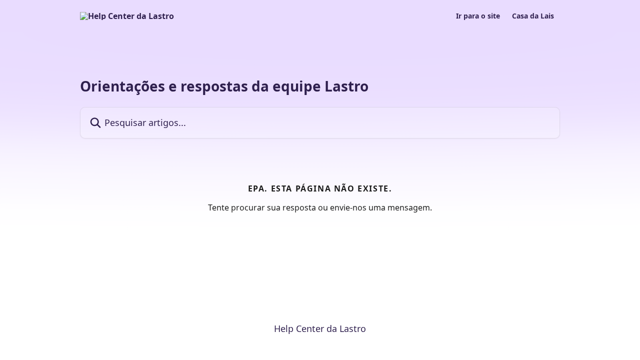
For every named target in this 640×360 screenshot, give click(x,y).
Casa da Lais (533, 16)
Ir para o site (478, 16)
